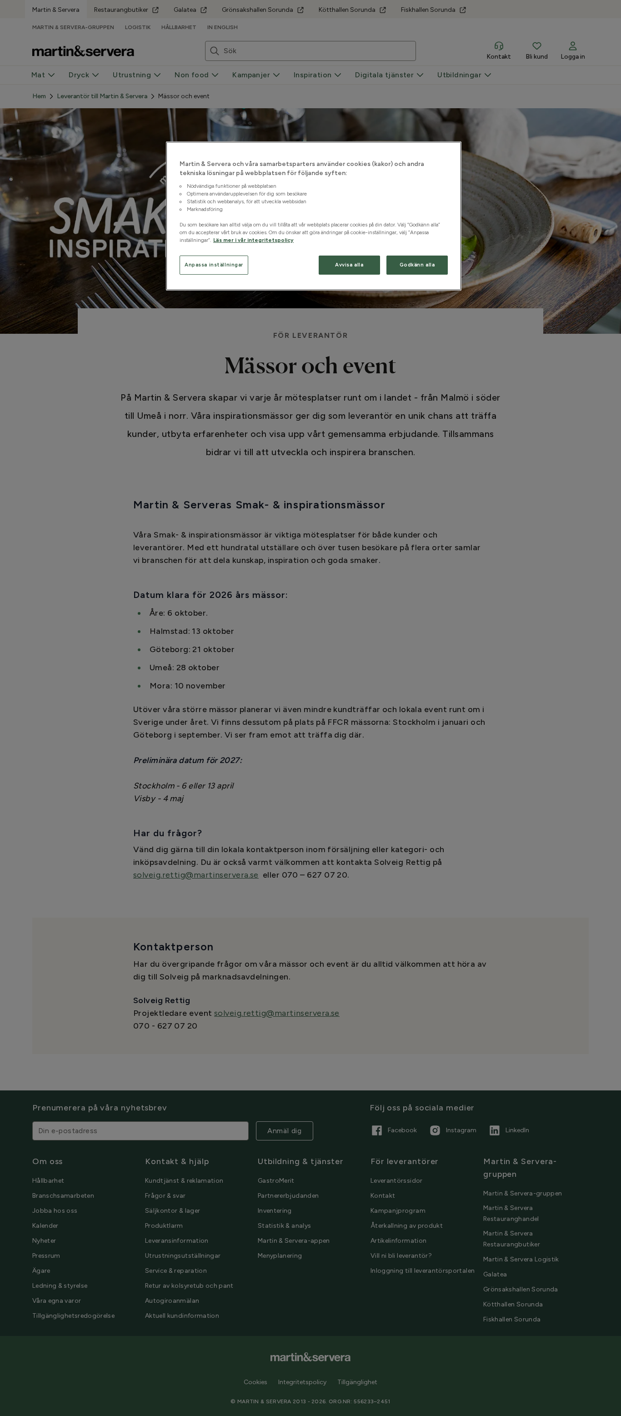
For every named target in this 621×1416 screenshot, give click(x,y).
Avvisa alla (349, 264)
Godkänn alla (417, 264)
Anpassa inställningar (214, 264)
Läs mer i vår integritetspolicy (253, 240)
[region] (313, 216)
